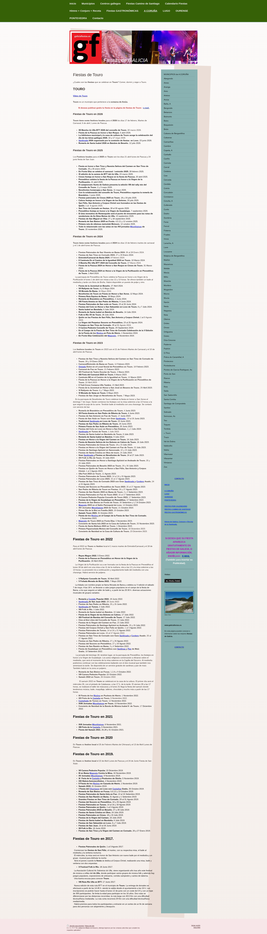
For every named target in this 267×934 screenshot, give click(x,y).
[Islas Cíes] (179, 602)
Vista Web (196, 927)
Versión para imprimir (76, 926)
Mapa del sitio (89, 926)
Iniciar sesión (195, 925)
